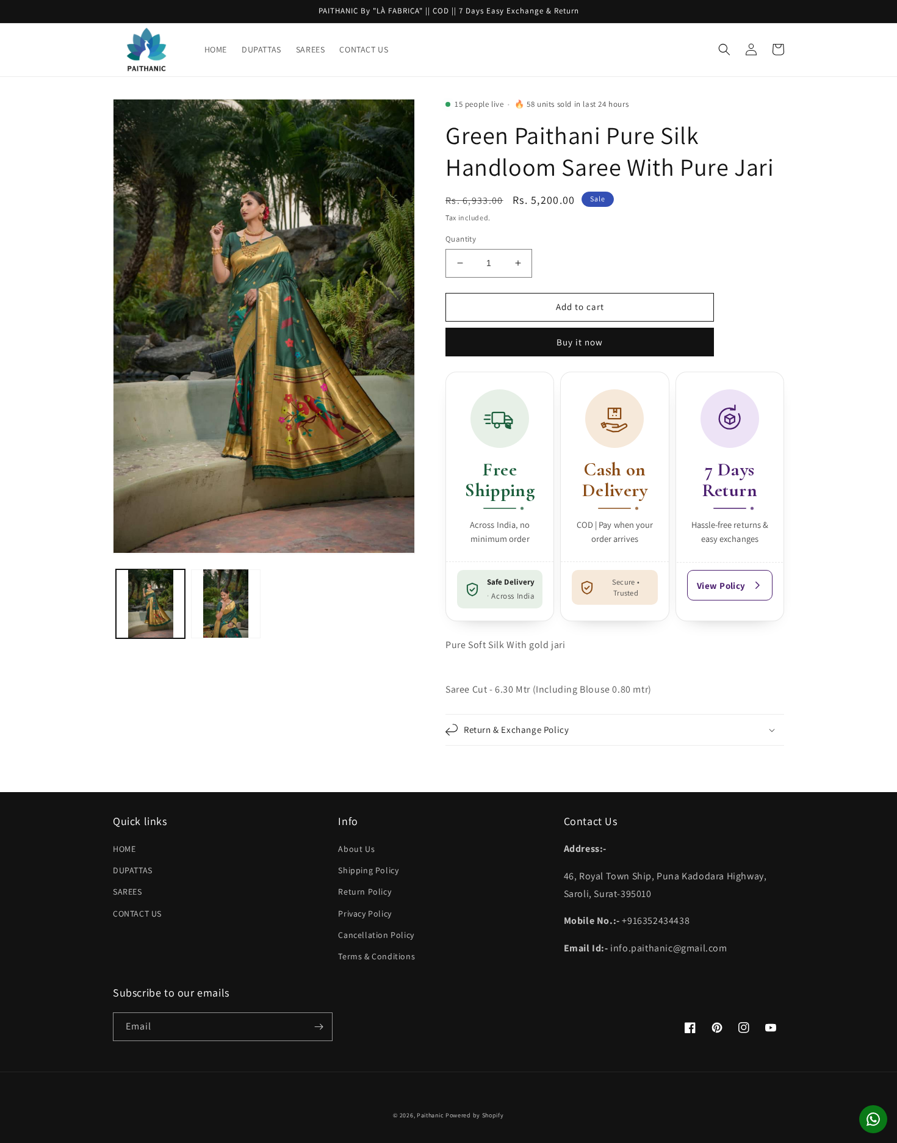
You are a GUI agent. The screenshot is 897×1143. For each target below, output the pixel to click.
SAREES (127, 891)
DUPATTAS (133, 870)
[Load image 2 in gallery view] (225, 603)
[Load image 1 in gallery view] (150, 603)
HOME (124, 848)
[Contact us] (873, 1119)
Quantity (460, 239)
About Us (356, 848)
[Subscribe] (318, 1026)
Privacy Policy (364, 913)
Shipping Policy (368, 870)
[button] (724, 49)
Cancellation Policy (376, 934)
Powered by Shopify (474, 1115)
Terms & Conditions (376, 956)
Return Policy (364, 891)
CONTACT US (137, 913)
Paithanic (430, 1115)
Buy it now (580, 342)
